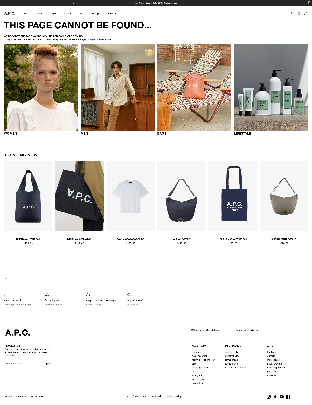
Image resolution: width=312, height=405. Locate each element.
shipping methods (201, 368)
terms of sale (231, 360)
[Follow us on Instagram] (269, 397)
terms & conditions (136, 396)
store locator (273, 360)
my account (198, 352)
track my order (199, 356)
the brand (272, 352)
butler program (275, 364)
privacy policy (232, 356)
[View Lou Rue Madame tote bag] (232, 196)
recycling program (276, 368)
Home (7, 278)
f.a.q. (194, 372)
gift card (271, 372)
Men (175, 3)
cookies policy (232, 352)
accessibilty (198, 380)
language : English (246, 330)
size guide (197, 376)
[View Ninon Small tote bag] (28, 196)
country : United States (208, 330)
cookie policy (156, 396)
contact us (197, 383)
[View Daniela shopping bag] (79, 196)
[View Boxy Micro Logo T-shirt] (130, 196)
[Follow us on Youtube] (282, 397)
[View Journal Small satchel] (284, 196)
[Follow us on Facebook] (288, 397)
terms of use (231, 364)
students (271, 376)
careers (271, 356)
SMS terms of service (236, 368)
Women (169, 3)
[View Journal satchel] (181, 196)
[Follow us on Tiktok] (275, 397)
